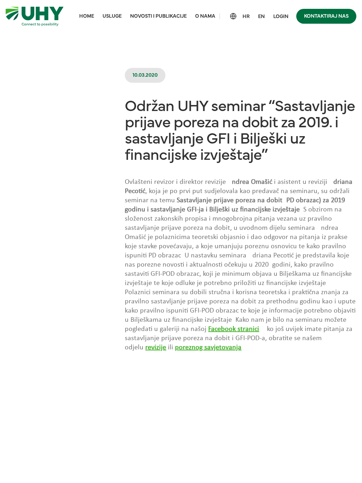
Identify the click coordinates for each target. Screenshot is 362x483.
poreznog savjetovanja (208, 347)
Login (280, 16)
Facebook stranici (233, 329)
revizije (155, 347)
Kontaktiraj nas (326, 16)
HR (246, 16)
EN (261, 16)
